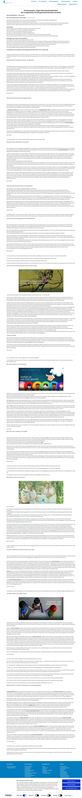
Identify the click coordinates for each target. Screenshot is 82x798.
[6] (24, 641)
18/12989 (27, 516)
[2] (55, 237)
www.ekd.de (12, 174)
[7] (50, 642)
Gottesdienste (42, 1)
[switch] (37, 795)
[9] (41, 645)
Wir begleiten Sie (65, 1)
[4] (33, 245)
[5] (32, 639)
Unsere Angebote (53, 1)
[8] (58, 644)
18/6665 (23, 516)
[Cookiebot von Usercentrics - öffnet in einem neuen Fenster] (8, 795)
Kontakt (75, 1)
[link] (43, 1)
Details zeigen (68, 795)
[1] (55, 109)
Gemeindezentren (62, 4)
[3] (10, 238)
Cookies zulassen (71, 781)
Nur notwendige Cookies (71, 788)
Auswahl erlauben (71, 784)
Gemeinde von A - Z (73, 4)
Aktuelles (34, 1)
